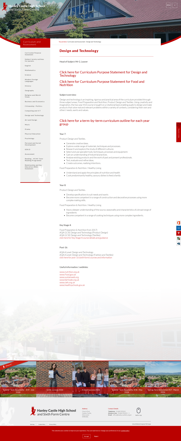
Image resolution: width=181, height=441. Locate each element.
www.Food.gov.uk (68, 274)
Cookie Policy (41, 424)
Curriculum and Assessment (32, 43)
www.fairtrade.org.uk (69, 279)
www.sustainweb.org (69, 277)
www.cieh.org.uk (67, 282)
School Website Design (138, 424)
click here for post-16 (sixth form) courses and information (86, 257)
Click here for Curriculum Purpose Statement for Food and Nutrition (102, 83)
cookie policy (125, 430)
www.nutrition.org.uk (69, 272)
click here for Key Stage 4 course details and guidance (84, 237)
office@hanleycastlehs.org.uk (122, 415)
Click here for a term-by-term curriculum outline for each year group (105, 122)
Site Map (32, 424)
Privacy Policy (52, 424)
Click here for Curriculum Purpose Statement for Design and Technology (103, 73)
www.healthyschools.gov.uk (72, 285)
